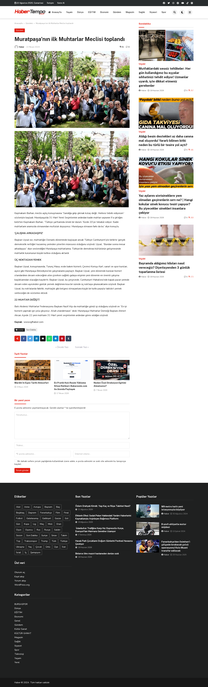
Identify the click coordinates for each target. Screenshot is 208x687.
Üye (56, 546)
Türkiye (63, 541)
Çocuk (39, 546)
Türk (54, 541)
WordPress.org (22, 584)
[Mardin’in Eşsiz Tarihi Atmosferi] (32, 370)
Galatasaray (32, 518)
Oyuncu (29, 529)
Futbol (19, 518)
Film (58, 512)
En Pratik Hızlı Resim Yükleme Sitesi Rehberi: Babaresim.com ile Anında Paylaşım (70, 386)
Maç (42, 523)
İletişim (50, 3)
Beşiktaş (20, 512)
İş (25, 552)
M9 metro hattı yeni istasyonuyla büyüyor (173, 508)
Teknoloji (19, 653)
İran (64, 546)
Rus (38, 529)
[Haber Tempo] (30, 12)
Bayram (48, 506)
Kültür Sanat (20, 628)
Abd (18, 506)
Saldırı (57, 529)
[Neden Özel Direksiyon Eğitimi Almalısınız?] (112, 370)
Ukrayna (20, 546)
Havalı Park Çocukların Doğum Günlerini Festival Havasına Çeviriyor (104, 542)
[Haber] (16, 47)
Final (66, 512)
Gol (66, 518)
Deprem (32, 512)
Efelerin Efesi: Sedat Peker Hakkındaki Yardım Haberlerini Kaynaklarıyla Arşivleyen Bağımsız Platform (103, 517)
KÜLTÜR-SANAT (22, 633)
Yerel (16, 662)
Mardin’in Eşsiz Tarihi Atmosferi (31, 383)
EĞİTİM (91, 12)
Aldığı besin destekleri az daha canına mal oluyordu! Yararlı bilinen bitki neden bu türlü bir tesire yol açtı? (166, 141)
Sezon (19, 535)
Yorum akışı (20, 580)
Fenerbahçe (46, 512)
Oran (58, 523)
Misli (50, 523)
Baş (58, 506)
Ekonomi (104, 12)
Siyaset (153, 12)
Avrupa (37, 506)
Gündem (117, 12)
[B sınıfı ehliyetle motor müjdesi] (147, 528)
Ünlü (48, 546)
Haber (21, 47)
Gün (18, 523)
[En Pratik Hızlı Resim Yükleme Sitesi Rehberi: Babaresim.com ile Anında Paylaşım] (72, 370)
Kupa (26, 523)
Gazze (58, 518)
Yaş (30, 546)
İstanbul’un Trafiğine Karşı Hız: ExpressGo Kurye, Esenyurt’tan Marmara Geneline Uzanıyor (99, 530)
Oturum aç (19, 572)
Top (18, 541)
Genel (17, 620)
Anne (27, 506)
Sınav (54, 535)
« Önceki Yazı (61, 347)
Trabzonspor (30, 541)
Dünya (80, 12)
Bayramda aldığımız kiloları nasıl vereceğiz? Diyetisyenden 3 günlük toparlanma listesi (164, 268)
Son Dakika (31, 330)
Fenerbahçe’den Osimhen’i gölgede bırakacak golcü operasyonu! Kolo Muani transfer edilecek (175, 546)
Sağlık (142, 12)
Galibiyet (46, 518)
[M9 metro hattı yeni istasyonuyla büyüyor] (147, 510)
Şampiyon (35, 552)
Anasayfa (57, 12)
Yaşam (69, 12)
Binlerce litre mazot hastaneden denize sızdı (97, 553)
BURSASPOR (21, 604)
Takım (64, 535)
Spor (164, 12)
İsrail (18, 552)
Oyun (18, 529)
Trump (44, 541)
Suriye (44, 535)
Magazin (130, 12)
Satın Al (61, 3)
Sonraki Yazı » (82, 347)
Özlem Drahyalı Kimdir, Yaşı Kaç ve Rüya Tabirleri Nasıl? (102, 505)
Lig (34, 523)
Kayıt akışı (19, 576)
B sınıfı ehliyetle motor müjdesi (173, 526)
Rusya (47, 529)
